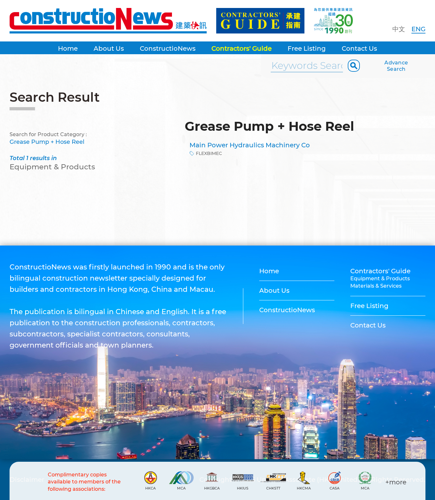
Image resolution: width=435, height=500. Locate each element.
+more (395, 482)
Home (68, 48)
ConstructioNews (168, 48)
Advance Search (396, 66)
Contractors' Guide (241, 48)
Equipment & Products (380, 279)
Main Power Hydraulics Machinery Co (249, 145)
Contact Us (359, 48)
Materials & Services (376, 286)
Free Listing (307, 48)
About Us (109, 48)
